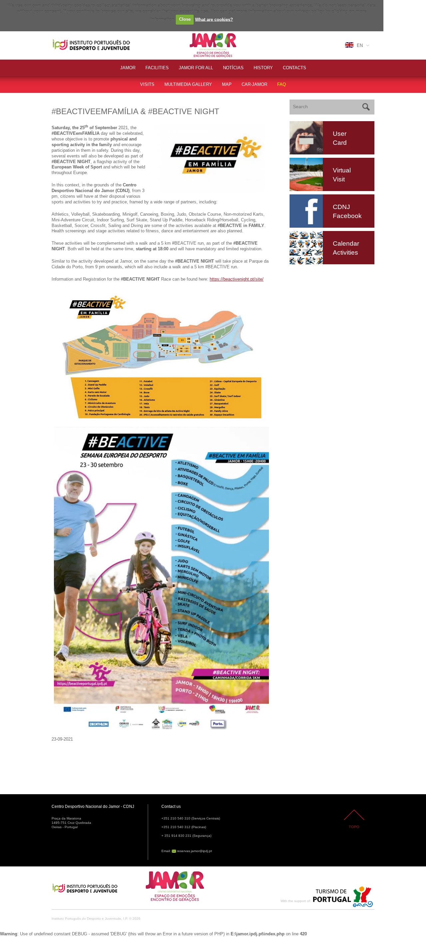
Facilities (157, 67)
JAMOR (127, 67)
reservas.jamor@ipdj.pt (194, 851)
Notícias (233, 67)
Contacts (294, 67)
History (263, 67)
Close (185, 19)
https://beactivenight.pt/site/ (237, 279)
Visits (147, 84)
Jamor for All (196, 67)
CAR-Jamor (254, 84)
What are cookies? (214, 19)
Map (227, 84)
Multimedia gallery (188, 84)
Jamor (196, 34)
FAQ (281, 84)
